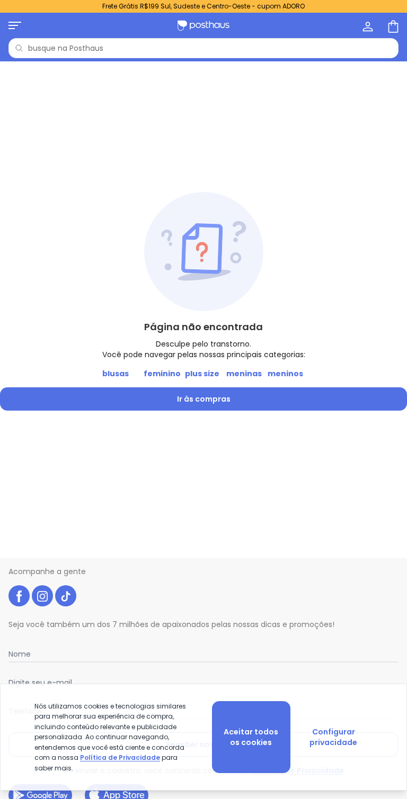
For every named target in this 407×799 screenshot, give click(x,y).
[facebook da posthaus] (19, 595)
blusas (115, 373)
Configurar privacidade (333, 737)
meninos (285, 373)
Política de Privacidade (120, 757)
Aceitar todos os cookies (251, 737)
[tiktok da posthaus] (65, 595)
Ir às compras (204, 399)
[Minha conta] (366, 25)
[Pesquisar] (19, 48)
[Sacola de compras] (392, 25)
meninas (244, 373)
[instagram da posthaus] (42, 595)
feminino (162, 373)
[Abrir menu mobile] (14, 25)
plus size (202, 373)
